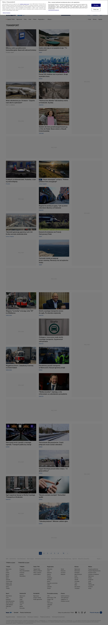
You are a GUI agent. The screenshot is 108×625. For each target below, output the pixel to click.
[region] (54, 7)
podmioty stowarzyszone (24, 4)
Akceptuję (96, 5)
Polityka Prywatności (6, 12)
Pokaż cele (95, 9)
